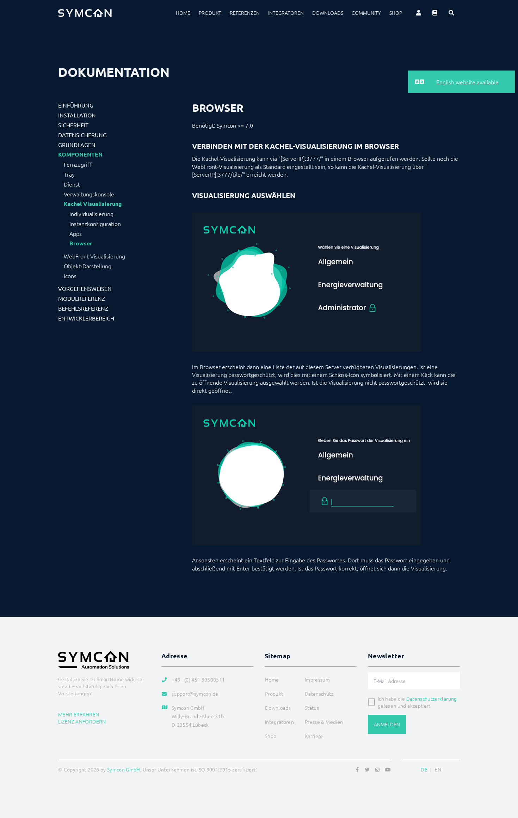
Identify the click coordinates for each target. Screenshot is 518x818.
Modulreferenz (81, 298)
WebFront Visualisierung (94, 256)
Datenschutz (319, 693)
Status (312, 707)
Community (366, 12)
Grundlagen (76, 144)
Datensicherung (82, 134)
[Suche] (451, 13)
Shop (395, 12)
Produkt (210, 12)
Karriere (314, 735)
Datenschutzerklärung (431, 698)
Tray (69, 174)
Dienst (72, 184)
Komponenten (80, 154)
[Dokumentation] (435, 13)
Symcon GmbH (123, 769)
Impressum (317, 679)
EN (438, 769)
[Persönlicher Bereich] (419, 13)
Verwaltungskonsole (89, 193)
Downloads (327, 12)
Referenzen (245, 12)
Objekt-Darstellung (87, 265)
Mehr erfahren (78, 714)
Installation (77, 114)
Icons (70, 275)
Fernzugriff (78, 164)
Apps (75, 233)
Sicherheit (73, 124)
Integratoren (286, 12)
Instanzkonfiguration (95, 223)
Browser (80, 243)
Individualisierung (91, 213)
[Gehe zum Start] (504, 778)
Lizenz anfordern (82, 721)
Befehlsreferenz (83, 308)
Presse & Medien (324, 721)
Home (183, 12)
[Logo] (85, 12)
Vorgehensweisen (85, 288)
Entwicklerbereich (86, 318)
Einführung (75, 105)
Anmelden (387, 724)
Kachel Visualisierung (93, 203)
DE (424, 769)
